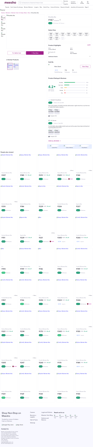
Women (8, 13)
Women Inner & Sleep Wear (19, 13)
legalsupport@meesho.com (7, 442)
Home (3, 13)
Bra (29, 13)
